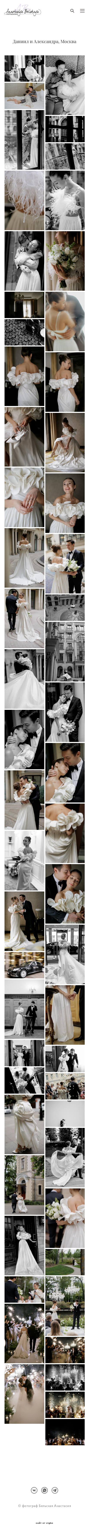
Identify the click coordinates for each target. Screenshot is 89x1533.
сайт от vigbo (44, 1523)
